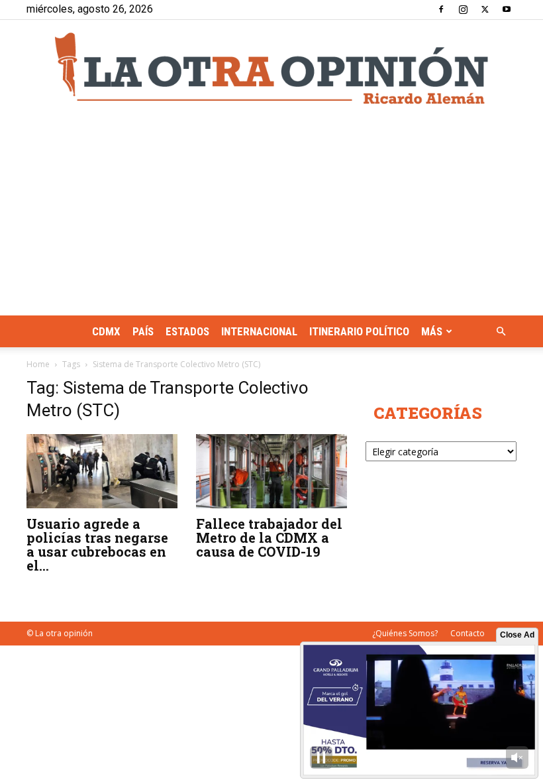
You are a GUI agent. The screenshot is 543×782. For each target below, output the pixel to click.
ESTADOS (187, 331)
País (143, 331)
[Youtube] (507, 9)
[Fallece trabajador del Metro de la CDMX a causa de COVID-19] (271, 471)
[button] (501, 331)
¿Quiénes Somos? (405, 633)
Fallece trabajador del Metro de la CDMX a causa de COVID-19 (269, 537)
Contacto (467, 633)
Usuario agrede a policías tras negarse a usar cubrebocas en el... (97, 544)
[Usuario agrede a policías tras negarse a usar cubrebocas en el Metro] (101, 471)
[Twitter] (485, 9)
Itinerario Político (359, 331)
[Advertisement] (271, 216)
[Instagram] (463, 9)
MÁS (431, 331)
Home (38, 364)
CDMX (106, 331)
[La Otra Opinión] (271, 68)
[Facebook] (441, 9)
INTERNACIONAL (259, 331)
